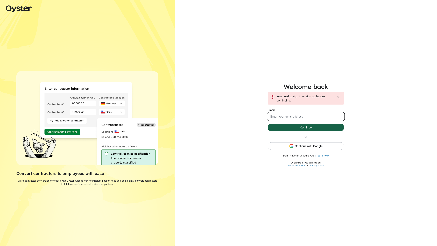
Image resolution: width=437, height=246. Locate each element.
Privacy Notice (317, 165)
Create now (322, 155)
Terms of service (296, 165)
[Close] (338, 97)
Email (271, 110)
